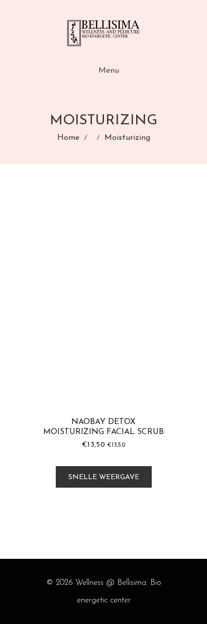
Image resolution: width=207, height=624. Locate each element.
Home (68, 138)
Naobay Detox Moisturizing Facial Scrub (103, 427)
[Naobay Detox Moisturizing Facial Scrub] (103, 301)
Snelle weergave (103, 477)
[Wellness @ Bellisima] (103, 33)
